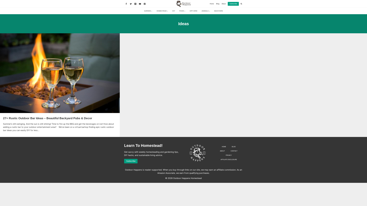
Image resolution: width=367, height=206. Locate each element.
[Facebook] (126, 4)
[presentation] (60, 73)
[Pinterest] (145, 4)
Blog (217, 4)
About (224, 4)
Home (212, 4)
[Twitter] (131, 4)
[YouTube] (140, 4)
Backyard (218, 11)
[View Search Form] (241, 3)
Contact (234, 151)
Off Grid (193, 11)
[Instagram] (135, 4)
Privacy (229, 155)
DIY (173, 11)
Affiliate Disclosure (229, 159)
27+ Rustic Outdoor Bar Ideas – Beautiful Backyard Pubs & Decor (47, 118)
